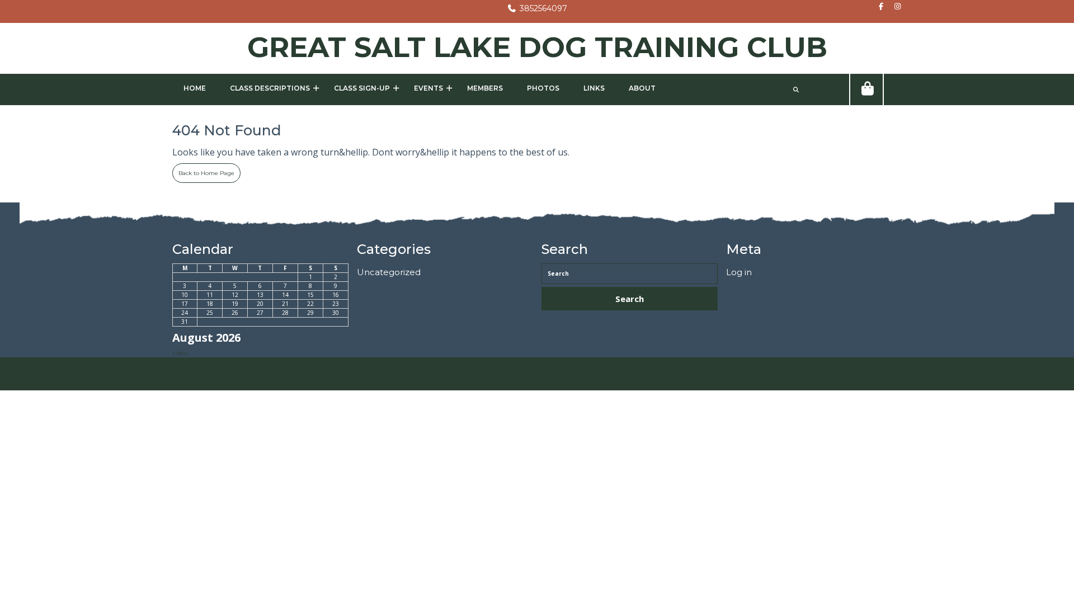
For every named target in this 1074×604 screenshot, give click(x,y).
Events (428, 88)
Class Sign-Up (362, 88)
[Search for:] (629, 273)
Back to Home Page (203, 170)
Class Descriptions (270, 88)
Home (194, 88)
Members (485, 88)
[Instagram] (894, 7)
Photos (543, 88)
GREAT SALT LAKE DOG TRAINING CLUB (537, 47)
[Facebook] (878, 7)
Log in (739, 272)
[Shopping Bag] (866, 89)
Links (594, 88)
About (642, 88)
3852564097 (537, 8)
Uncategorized (389, 272)
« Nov (179, 353)
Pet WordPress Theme (503, 374)
